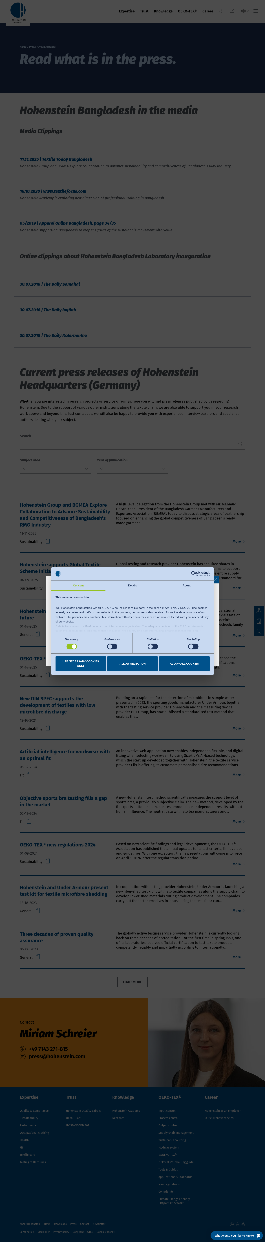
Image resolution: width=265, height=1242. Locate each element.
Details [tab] (132, 585)
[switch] (112, 646)
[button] (215, 580)
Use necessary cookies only (81, 663)
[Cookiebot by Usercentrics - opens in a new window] (194, 573)
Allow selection (133, 663)
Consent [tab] (78, 585)
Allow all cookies (184, 663)
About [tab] (187, 585)
